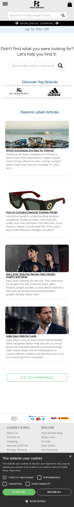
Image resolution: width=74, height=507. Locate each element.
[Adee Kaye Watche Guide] (37, 324)
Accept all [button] (19, 491)
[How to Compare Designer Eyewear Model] (37, 202)
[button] (5, 4)
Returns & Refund (17, 445)
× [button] (70, 456)
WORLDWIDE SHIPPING (37, 23)
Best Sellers (48, 445)
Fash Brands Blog (51, 433)
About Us (12, 433)
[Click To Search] (63, 15)
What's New (48, 437)
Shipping (12, 441)
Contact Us (13, 437)
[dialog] (37, 480)
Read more (14, 470)
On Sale (45, 441)
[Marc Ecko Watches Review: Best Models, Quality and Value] (37, 262)
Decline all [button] (54, 491)
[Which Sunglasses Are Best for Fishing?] (37, 138)
